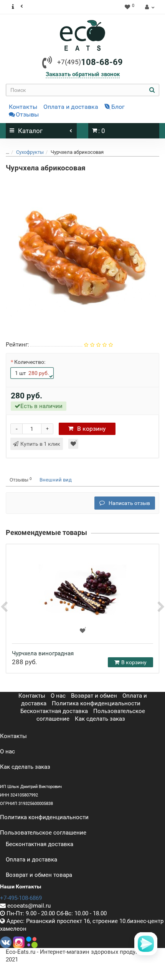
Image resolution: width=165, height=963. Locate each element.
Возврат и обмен (94, 695)
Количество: (29, 362)
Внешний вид (56, 480)
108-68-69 (90, 62)
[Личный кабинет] (148, 7)
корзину (91, 428)
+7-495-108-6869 (21, 898)
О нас (58, 695)
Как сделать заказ (100, 718)
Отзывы (27, 114)
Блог (118, 106)
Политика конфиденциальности (96, 703)
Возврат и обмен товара (39, 874)
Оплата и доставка (70, 106)
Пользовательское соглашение (43, 832)
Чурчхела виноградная (43, 653)
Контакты (23, 106)
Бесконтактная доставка (54, 711)
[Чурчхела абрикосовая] (82, 253)
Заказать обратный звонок (83, 74)
